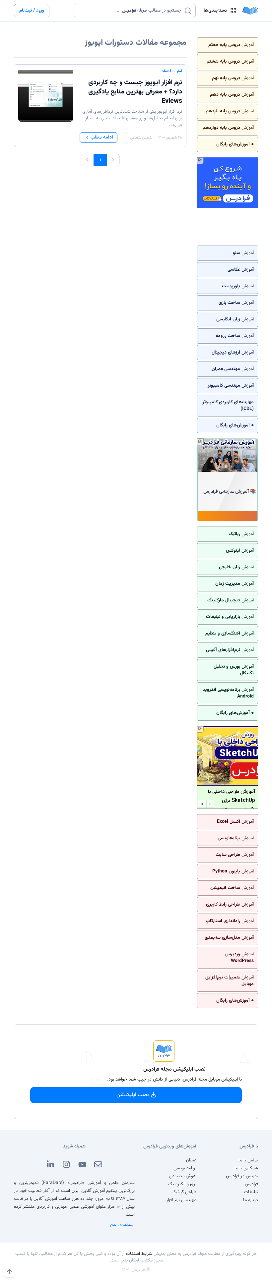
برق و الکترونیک (182, 1184)
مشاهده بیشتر (121, 1225)
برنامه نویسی (184, 1168)
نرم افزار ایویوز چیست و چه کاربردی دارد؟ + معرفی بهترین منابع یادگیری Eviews (135, 91)
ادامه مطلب (102, 137)
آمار (179, 71)
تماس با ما (248, 1160)
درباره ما (250, 1200)
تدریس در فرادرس (242, 1176)
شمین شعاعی (141, 137)
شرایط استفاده (139, 1253)
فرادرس (251, 1184)
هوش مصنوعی (182, 1176)
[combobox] (130, 10)
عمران (191, 1160)
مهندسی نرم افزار (181, 1200)
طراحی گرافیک (183, 1192)
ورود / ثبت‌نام (31, 10)
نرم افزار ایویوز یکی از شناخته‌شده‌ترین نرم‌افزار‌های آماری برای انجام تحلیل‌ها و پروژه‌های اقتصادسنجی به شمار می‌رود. (132, 118)
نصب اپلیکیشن (132, 1095)
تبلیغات (251, 1192)
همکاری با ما (246, 1168)
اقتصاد (167, 71)
